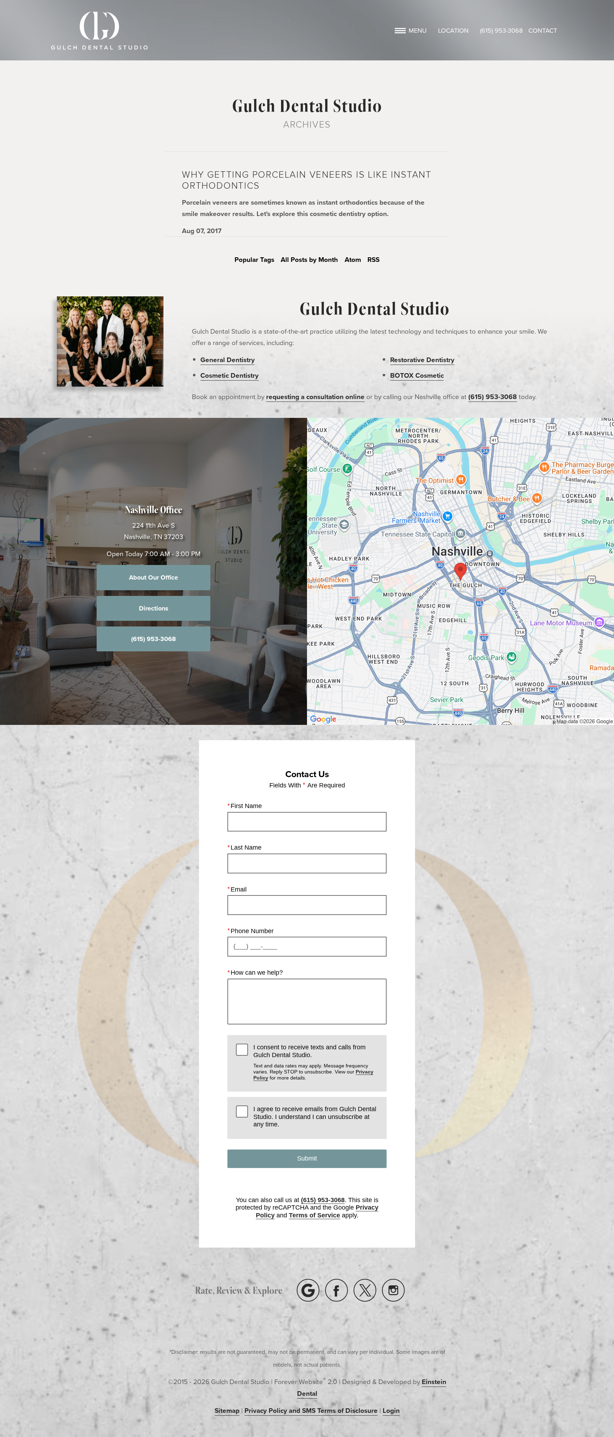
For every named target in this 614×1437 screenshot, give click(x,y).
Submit (307, 1158)
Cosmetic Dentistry (229, 375)
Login (391, 1410)
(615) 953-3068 (501, 30)
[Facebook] (336, 1290)
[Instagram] (393, 1290)
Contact (542, 30)
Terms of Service (314, 1215)
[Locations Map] (460, 571)
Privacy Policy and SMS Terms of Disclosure (311, 1410)
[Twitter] (365, 1290)
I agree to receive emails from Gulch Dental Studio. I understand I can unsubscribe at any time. (314, 1116)
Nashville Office (153, 509)
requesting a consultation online (315, 397)
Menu (418, 30)
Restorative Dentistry (422, 360)
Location (453, 30)
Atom (353, 259)
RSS (373, 259)
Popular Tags (254, 259)
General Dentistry (227, 360)
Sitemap (227, 1410)
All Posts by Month (309, 259)
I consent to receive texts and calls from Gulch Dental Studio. (313, 1062)
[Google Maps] (308, 1290)
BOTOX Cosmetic (417, 375)
